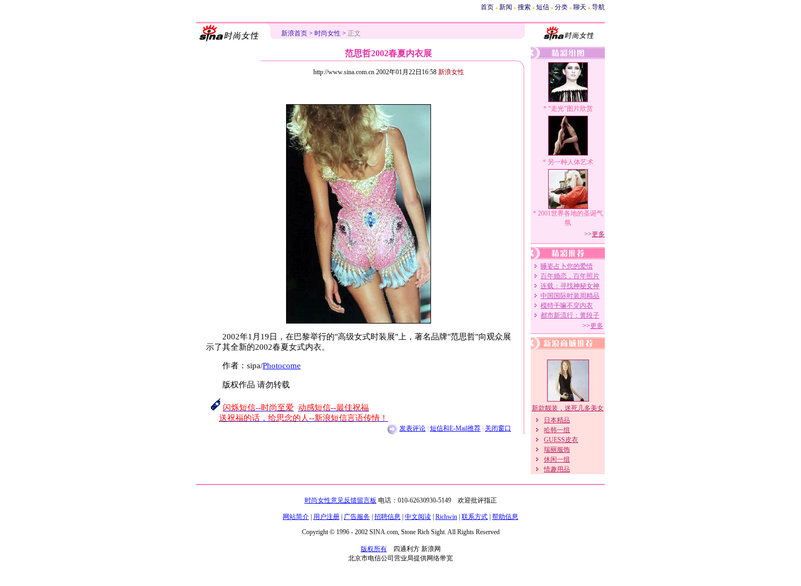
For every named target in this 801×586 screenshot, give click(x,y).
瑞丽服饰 (557, 449)
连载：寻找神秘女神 (570, 286)
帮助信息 (505, 517)
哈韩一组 (557, 430)
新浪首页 (294, 33)
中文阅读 (418, 517)
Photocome (282, 365)
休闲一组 (557, 459)
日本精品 (557, 420)
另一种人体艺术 (570, 162)
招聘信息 (387, 517)
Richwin (446, 517)
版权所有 (374, 549)
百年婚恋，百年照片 (570, 276)
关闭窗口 (498, 428)
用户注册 (326, 517)
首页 (487, 7)
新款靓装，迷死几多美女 (568, 408)
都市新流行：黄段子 (570, 315)
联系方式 (475, 517)
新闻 (505, 7)
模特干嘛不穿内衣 (567, 305)
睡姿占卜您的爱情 (567, 266)
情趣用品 (557, 469)
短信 (542, 7)
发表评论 (412, 428)
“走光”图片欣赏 (570, 108)
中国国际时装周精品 (570, 296)
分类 (561, 7)
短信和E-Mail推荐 (455, 428)
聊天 (579, 7)
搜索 (524, 7)
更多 (598, 234)
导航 (598, 7)
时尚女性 (327, 33)
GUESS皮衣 (561, 440)
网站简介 (296, 517)
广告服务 (357, 517)
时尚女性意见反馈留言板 (341, 500)
